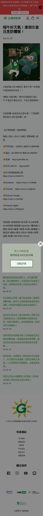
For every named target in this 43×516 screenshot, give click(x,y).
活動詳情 (21, 263)
